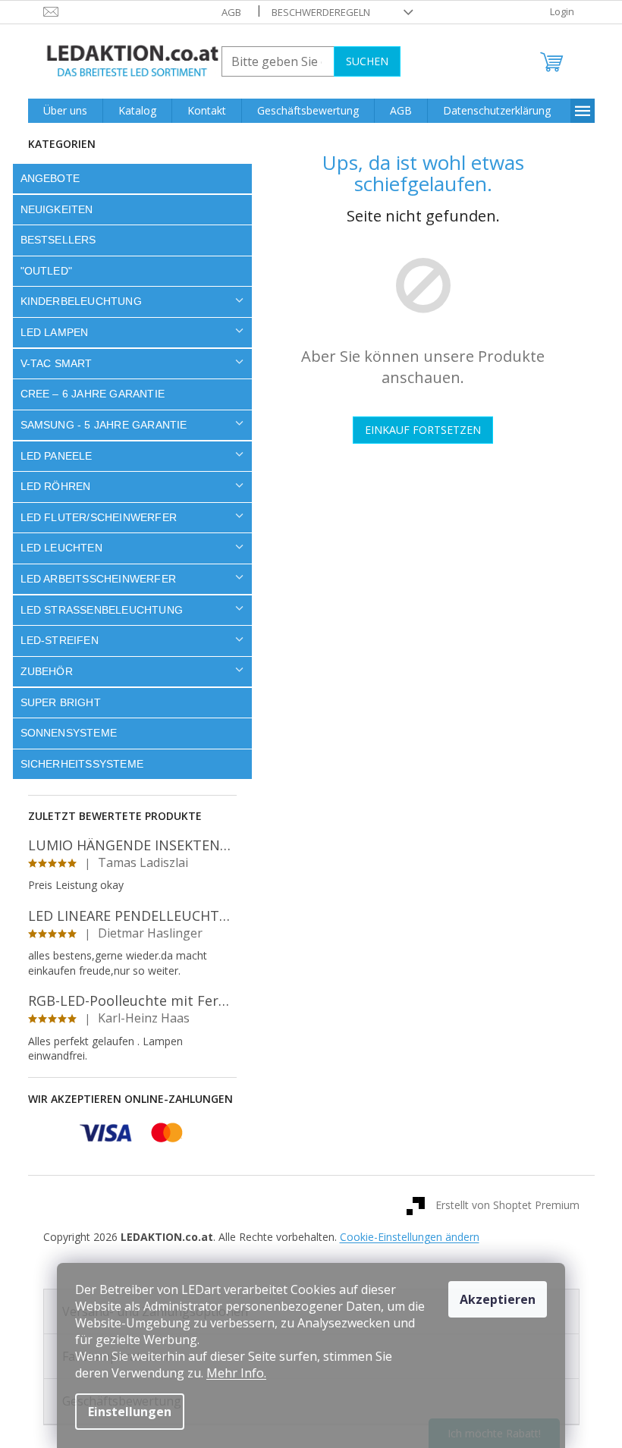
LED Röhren (55, 486)
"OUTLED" (46, 271)
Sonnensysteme (69, 733)
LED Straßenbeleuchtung (102, 610)
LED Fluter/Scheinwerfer (98, 517)
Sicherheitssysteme (82, 764)
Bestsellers (58, 240)
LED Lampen (54, 332)
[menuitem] (65, 111)
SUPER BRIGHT (60, 702)
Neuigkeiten (56, 209)
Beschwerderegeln (321, 12)
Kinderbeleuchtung (81, 301)
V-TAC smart (56, 363)
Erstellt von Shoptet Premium (507, 1205)
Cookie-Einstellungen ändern (409, 1237)
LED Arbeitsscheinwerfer (98, 579)
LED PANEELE (56, 456)
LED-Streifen (59, 640)
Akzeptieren (498, 1299)
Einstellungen (129, 1411)
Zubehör (46, 671)
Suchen (367, 61)
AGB (231, 12)
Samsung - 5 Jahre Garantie (103, 425)
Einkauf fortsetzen (423, 429)
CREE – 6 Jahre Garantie (92, 394)
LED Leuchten (61, 548)
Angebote (50, 178)
